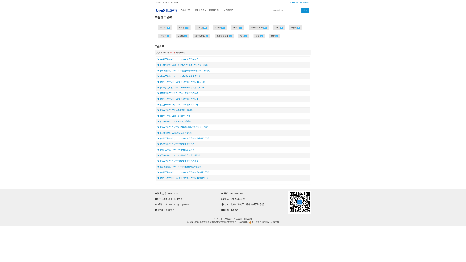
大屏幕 (182, 36)
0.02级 (164, 27)
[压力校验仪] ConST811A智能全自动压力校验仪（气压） (184, 127)
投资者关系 (214, 10)
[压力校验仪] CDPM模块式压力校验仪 (176, 110)
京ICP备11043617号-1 (239, 222)
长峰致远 (295, 2)
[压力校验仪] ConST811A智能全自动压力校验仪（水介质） (185, 70)
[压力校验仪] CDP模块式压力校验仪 (175, 121)
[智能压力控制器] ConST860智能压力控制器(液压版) (182, 82)
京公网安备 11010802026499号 (265, 222)
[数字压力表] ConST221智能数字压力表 (177, 149)
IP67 (278, 27)
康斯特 (166, 10)
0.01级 (201, 27)
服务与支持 (200, 10)
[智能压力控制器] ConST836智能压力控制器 (179, 59)
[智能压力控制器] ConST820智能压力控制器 (179, 99)
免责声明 (238, 219)
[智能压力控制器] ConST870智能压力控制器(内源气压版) (184, 178)
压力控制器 (201, 36)
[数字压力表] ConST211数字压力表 (175, 116)
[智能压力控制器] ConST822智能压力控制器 (179, 104)
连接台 (164, 36)
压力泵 (183, 27)
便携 (259, 36)
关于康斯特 (228, 10)
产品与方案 (185, 10)
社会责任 (218, 219)
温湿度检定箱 (224, 36)
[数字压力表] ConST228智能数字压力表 (177, 144)
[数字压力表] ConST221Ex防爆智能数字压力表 (180, 76)
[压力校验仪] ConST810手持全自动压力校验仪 (180, 155)
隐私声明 (248, 219)
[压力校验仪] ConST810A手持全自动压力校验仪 (180, 166)
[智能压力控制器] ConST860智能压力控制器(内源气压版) (184, 172)
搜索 (305, 10)
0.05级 (219, 27)
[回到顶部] (463, 259)
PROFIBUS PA (258, 27)
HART (237, 27)
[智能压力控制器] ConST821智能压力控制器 (179, 93)
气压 (243, 36)
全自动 (295, 27)
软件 (274, 36)
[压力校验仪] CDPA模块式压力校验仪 (176, 132)
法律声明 (228, 219)
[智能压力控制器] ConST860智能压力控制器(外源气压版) (184, 138)
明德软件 (305, 2)
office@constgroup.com (176, 204)
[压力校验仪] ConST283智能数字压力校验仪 (179, 161)
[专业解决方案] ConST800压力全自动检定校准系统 (182, 87)
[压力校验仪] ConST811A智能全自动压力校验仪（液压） (184, 65)
